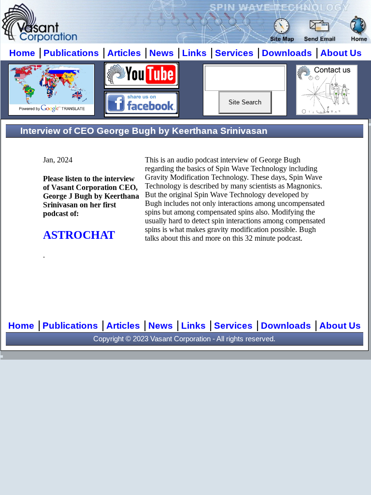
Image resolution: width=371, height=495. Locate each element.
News (161, 53)
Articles (124, 53)
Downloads (287, 53)
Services (234, 53)
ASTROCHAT (79, 235)
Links (194, 53)
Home (22, 53)
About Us (341, 53)
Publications (71, 53)
